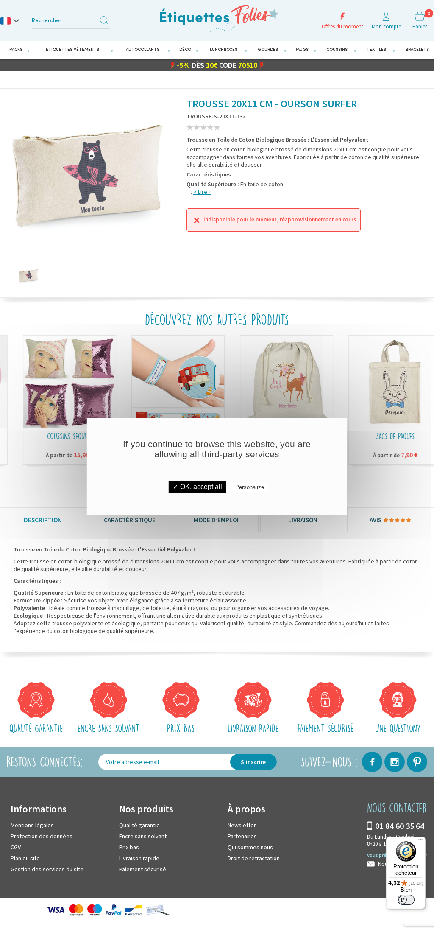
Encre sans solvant (143, 836)
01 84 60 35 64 (399, 825)
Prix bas (129, 847)
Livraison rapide (139, 858)
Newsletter (242, 825)
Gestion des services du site (47, 869)
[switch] (406, 900)
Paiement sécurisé (142, 869)
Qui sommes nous (250, 847)
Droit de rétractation (254, 858)
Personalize (249, 487)
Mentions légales (32, 825)
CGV (16, 847)
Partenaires (242, 836)
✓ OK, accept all (197, 486)
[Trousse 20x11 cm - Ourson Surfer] (28, 276)
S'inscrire (253, 762)
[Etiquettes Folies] (217, 18)
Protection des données (41, 836)
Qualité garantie (139, 825)
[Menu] (420, 842)
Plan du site (25, 858)
